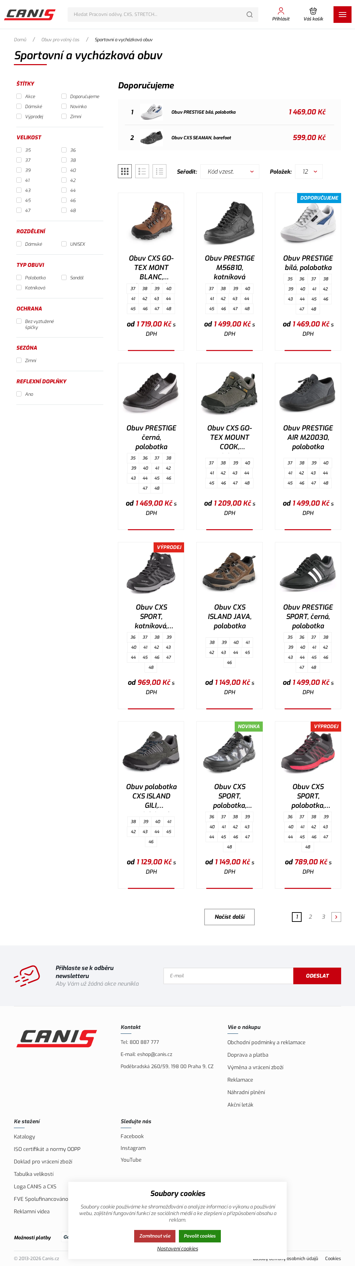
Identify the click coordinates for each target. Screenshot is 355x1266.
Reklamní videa (32, 1211)
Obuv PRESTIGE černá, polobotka (151, 438)
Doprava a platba (247, 1054)
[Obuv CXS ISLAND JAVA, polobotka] (229, 572)
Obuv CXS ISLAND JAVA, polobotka (229, 617)
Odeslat (317, 975)
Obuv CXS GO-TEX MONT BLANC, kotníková (151, 268)
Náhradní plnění (246, 1092)
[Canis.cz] (30, 14)
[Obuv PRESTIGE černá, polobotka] (151, 393)
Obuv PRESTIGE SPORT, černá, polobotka (308, 617)
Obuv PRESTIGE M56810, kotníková (229, 268)
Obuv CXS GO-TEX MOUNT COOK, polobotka (229, 438)
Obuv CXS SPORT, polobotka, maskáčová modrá (229, 797)
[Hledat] (249, 14)
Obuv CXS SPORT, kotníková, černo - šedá (151, 617)
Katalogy (24, 1136)
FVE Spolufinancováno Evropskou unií (59, 1199)
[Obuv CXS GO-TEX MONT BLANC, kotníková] (151, 223)
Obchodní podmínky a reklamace (266, 1042)
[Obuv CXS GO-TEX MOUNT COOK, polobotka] (229, 393)
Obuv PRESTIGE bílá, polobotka (308, 263)
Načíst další (229, 916)
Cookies (333, 1258)
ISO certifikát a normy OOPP (47, 1149)
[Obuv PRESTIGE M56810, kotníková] (229, 223)
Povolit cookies (200, 1236)
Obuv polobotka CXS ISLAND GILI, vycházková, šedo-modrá (151, 797)
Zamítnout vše (154, 1236)
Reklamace (240, 1079)
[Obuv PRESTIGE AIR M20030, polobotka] (308, 393)
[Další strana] (336, 917)
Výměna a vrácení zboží (255, 1067)
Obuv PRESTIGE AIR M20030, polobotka (308, 438)
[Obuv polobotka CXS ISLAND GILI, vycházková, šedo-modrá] (151, 751)
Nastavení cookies (177, 1249)
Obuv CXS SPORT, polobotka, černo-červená (308, 797)
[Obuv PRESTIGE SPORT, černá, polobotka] (308, 572)
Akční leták (240, 1104)
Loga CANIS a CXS (35, 1186)
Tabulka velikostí (33, 1174)
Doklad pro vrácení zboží (43, 1161)
